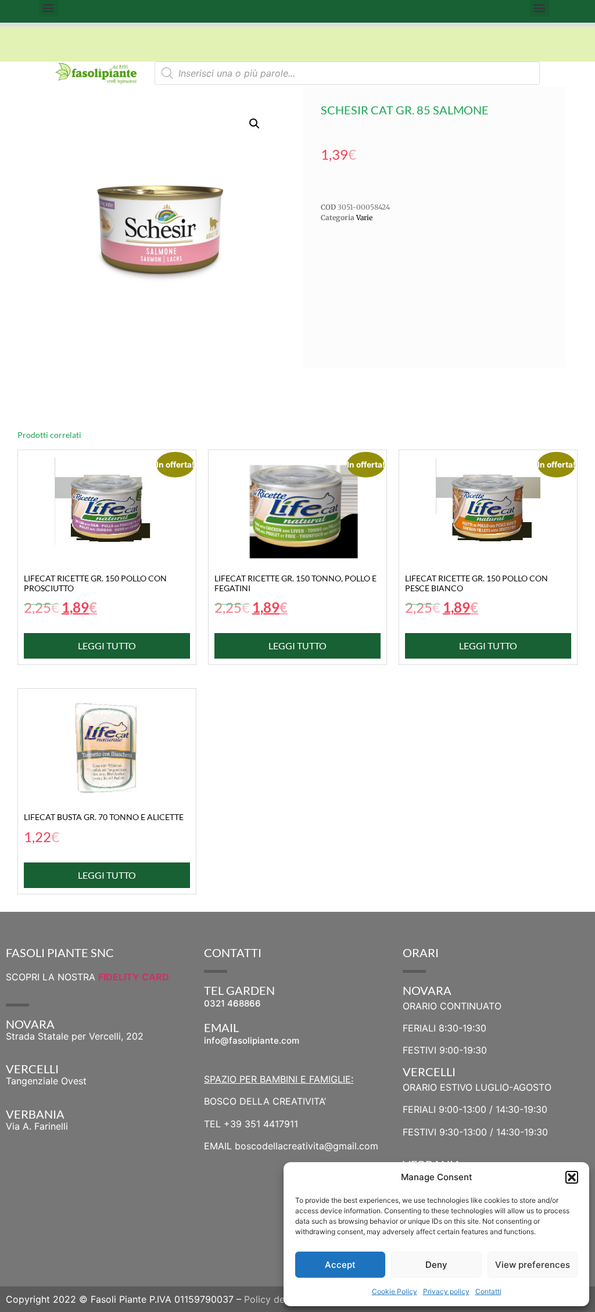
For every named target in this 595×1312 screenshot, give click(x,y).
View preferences (532, 1264)
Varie (364, 217)
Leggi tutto (107, 645)
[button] (572, 1177)
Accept (340, 1264)
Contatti (488, 1291)
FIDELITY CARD (133, 977)
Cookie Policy (394, 1291)
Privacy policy (446, 1291)
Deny (436, 1264)
